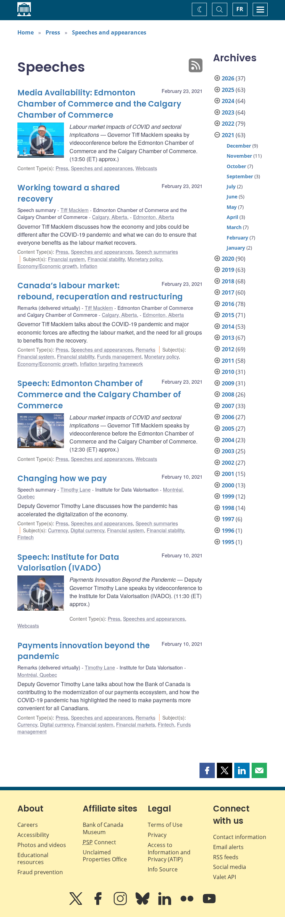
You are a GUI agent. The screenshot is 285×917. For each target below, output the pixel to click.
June (232, 196)
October (236, 166)
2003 (228, 451)
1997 (228, 519)
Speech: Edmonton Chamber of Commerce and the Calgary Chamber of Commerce (99, 394)
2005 (228, 428)
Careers (27, 825)
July (231, 186)
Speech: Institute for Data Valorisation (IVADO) (68, 563)
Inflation (88, 265)
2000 (228, 485)
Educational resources (32, 858)
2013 (228, 338)
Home (25, 32)
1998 (228, 508)
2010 (228, 372)
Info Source (163, 869)
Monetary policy (145, 259)
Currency (58, 530)
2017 (228, 292)
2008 (228, 394)
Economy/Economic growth (47, 265)
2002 (228, 463)
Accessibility (33, 835)
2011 (228, 361)
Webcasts (146, 168)
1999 (228, 496)
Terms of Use (165, 825)
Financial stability (106, 259)
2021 (228, 135)
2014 (228, 326)
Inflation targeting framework (111, 363)
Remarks (145, 349)
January (236, 247)
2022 (228, 123)
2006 (228, 417)
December (239, 145)
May (232, 207)
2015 (228, 315)
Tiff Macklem (74, 209)
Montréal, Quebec (37, 674)
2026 (228, 78)
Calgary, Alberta (109, 216)
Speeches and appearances (109, 32)
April (232, 217)
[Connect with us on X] (76, 903)
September (240, 176)
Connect (99, 842)
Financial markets (135, 724)
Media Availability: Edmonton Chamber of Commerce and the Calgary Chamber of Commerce (99, 103)
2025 (228, 90)
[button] (207, 770)
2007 (228, 406)
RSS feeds (225, 857)
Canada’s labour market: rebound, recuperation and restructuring (100, 291)
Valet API (224, 877)
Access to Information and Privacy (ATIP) (169, 852)
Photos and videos (41, 845)
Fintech (25, 537)
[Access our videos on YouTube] (209, 903)
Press (53, 32)
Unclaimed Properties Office (105, 855)
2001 (228, 474)
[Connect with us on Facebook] (99, 903)
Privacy (157, 835)
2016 (228, 304)
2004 (228, 440)
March (234, 227)
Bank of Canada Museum (103, 828)
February (237, 237)
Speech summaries (157, 251)
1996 (228, 530)
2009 (228, 383)
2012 (228, 349)
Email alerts (228, 847)
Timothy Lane (75, 489)
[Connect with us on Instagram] (121, 903)
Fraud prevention (40, 872)
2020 (228, 258)
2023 (228, 112)
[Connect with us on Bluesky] (143, 903)
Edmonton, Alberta (153, 216)
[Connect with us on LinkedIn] (165, 903)
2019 (228, 270)
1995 (228, 542)
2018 (228, 281)
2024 (228, 101)
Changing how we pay (62, 478)
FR (239, 9)
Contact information (239, 837)
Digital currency (87, 530)
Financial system (66, 259)
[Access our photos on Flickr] (188, 903)
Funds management (119, 356)
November (239, 155)
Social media (229, 867)
